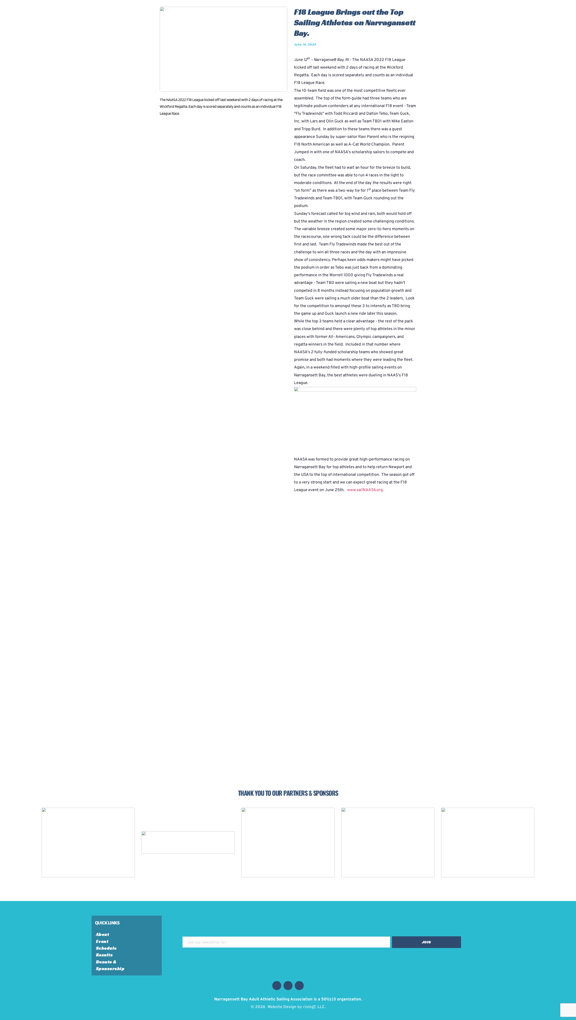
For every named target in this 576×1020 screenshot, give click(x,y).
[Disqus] (288, 575)
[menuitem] (105, 934)
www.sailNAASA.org (365, 490)
